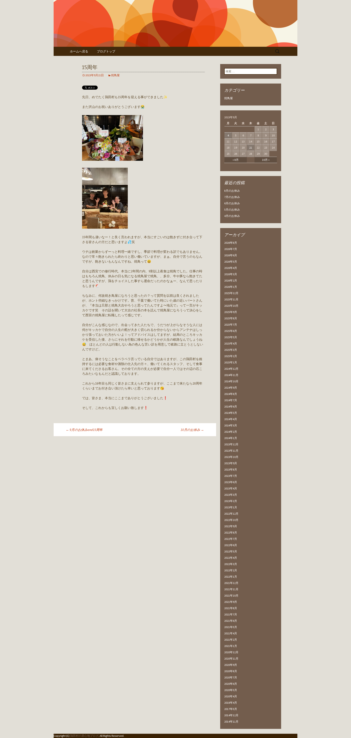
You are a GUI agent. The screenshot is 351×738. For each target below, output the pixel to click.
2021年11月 (231, 589)
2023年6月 (230, 482)
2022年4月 (230, 558)
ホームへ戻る (79, 51)
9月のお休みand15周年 (84, 430)
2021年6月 (230, 621)
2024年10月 (231, 381)
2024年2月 (230, 432)
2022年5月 (230, 551)
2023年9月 (230, 463)
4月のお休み (232, 216)
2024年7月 (230, 400)
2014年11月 (231, 721)
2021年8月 (230, 608)
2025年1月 (230, 362)
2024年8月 (230, 394)
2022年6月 (230, 545)
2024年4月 (230, 419)
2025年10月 (231, 306)
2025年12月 (231, 293)
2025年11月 (231, 299)
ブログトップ (106, 51)
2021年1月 (230, 646)
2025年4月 (230, 343)
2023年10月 (231, 457)
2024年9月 (230, 387)
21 (250, 147)
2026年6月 (230, 255)
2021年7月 (230, 614)
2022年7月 (230, 539)
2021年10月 (231, 595)
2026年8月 (230, 243)
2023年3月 (230, 495)
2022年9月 (230, 526)
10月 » (266, 160)
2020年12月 (231, 652)
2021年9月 (230, 602)
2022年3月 (230, 564)
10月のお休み (192, 430)
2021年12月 (231, 583)
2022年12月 (231, 513)
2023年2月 (230, 501)
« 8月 (236, 160)
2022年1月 (230, 576)
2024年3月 (230, 425)
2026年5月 (230, 261)
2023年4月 (230, 488)
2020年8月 (230, 671)
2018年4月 (230, 702)
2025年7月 (230, 324)
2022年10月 (231, 520)
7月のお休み (232, 197)
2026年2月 (230, 280)
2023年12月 (231, 444)
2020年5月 (230, 690)
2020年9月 (230, 665)
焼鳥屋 (115, 75)
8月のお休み (232, 190)
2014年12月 (231, 715)
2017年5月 (230, 709)
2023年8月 (230, 469)
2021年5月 (230, 627)
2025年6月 (230, 331)
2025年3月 (230, 350)
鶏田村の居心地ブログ (84, 736)
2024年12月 (231, 369)
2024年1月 (230, 438)
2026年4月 (230, 268)
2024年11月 (231, 375)
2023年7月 (230, 476)
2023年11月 (231, 450)
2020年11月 (231, 658)
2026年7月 (230, 249)
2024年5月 (230, 413)
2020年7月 (230, 677)
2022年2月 (230, 570)
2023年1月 (230, 507)
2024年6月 (230, 406)
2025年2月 (230, 356)
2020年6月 (230, 684)
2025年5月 (230, 337)
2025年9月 (230, 312)
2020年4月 (230, 696)
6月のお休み (232, 203)
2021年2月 (230, 639)
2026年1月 (230, 287)
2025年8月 (230, 318)
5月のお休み (232, 209)
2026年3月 (230, 274)
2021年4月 (230, 633)
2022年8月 (230, 532)
